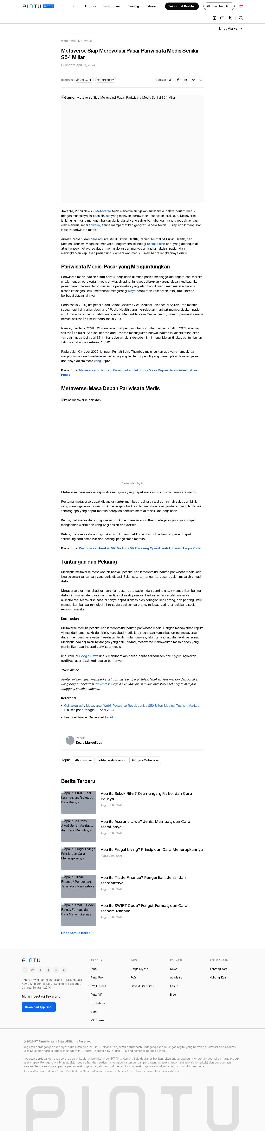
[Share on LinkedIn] (185, 79)
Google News (88, 656)
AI (111, 717)
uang (97, 361)
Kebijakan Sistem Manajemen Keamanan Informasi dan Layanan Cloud (99, 1071)
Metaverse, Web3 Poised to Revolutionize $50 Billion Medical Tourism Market (142, 706)
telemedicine (156, 244)
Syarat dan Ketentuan (33, 1071)
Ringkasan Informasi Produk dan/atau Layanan (157, 1071)
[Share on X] (170, 79)
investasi (103, 684)
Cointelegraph (74, 706)
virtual (95, 225)
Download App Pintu (39, 1007)
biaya (132, 291)
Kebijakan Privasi (55, 1071)
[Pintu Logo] (38, 6)
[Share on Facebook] (178, 79)
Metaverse (103, 211)
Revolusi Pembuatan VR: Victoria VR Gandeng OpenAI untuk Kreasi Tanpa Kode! (140, 548)
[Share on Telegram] (193, 79)
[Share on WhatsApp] (201, 79)
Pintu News (68, 40)
